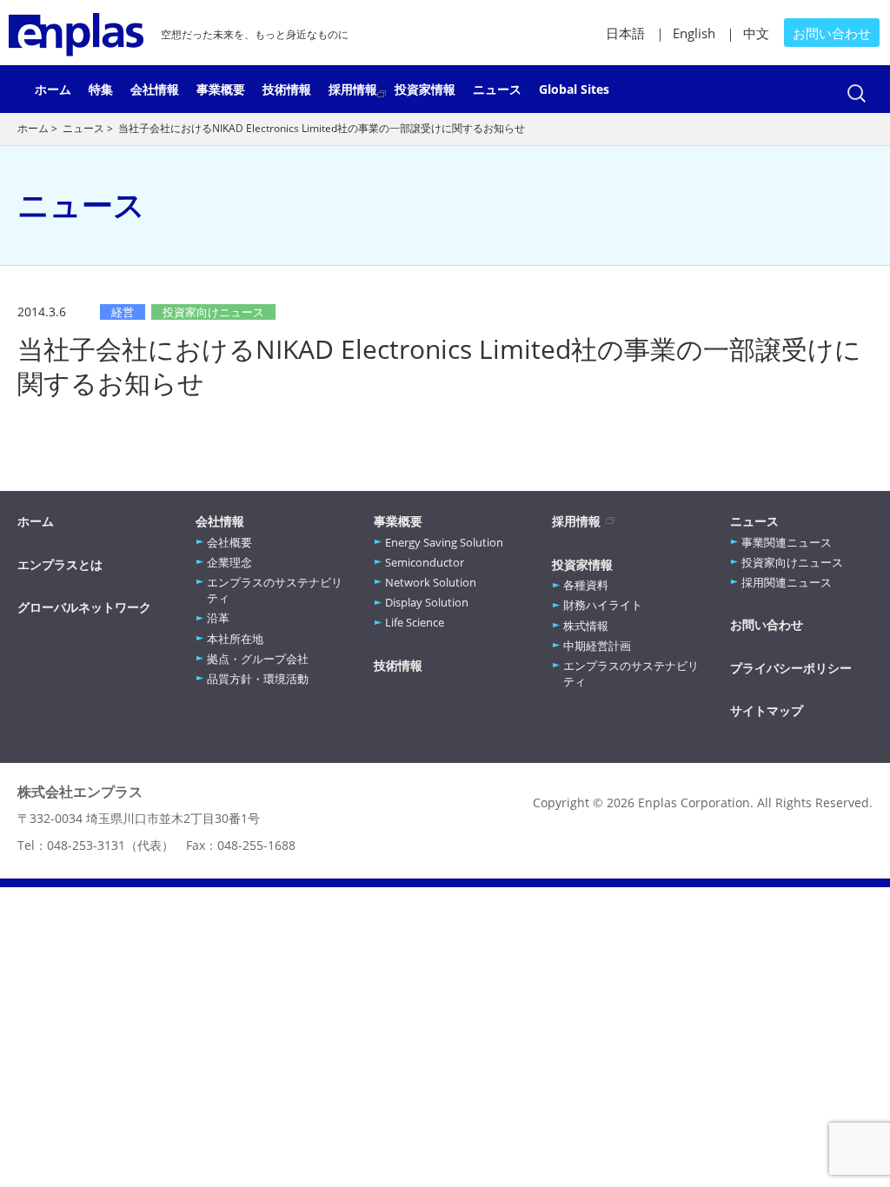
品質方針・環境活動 (258, 678)
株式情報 (585, 625)
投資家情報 (425, 89)
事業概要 (220, 89)
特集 (101, 89)
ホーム (53, 89)
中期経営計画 (597, 645)
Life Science (414, 622)
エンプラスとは (60, 564)
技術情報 (286, 89)
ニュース (497, 89)
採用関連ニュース (786, 582)
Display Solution (426, 602)
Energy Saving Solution (444, 542)
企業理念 (229, 562)
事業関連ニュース (786, 542)
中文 (756, 33)
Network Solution (430, 582)
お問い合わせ (832, 33)
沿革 (218, 618)
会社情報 (154, 89)
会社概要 (229, 542)
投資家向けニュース (792, 562)
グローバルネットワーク (84, 607)
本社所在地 (235, 639)
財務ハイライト (602, 605)
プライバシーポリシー (791, 668)
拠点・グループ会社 (258, 658)
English (694, 33)
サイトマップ (766, 710)
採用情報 (353, 89)
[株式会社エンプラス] (76, 32)
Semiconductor (424, 562)
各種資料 (585, 585)
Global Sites (574, 89)
